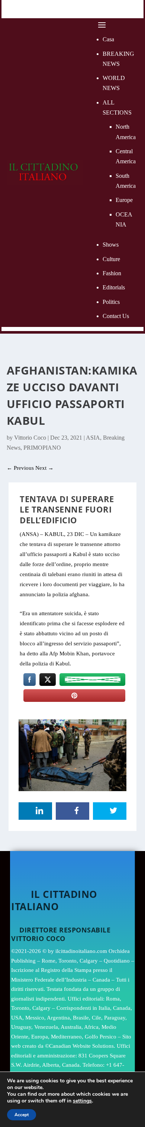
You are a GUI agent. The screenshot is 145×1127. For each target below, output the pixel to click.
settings (82, 1101)
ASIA (93, 437)
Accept (21, 1115)
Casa (108, 39)
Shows (111, 244)
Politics (111, 302)
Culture (111, 259)
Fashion (112, 273)
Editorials (114, 287)
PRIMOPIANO (42, 447)
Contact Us (116, 316)
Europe (124, 200)
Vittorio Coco (30, 437)
